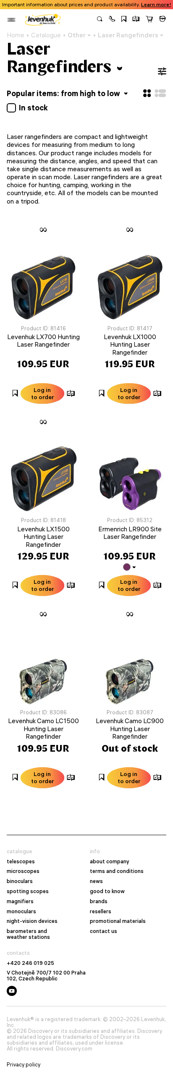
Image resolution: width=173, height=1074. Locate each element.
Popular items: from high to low (64, 93)
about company (109, 862)
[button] (112, 19)
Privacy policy (23, 1065)
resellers (100, 912)
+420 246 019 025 (30, 963)
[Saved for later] (124, 19)
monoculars (21, 912)
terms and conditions (117, 871)
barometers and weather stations (28, 934)
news (96, 881)
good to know (107, 891)
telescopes (21, 862)
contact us (103, 931)
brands (98, 901)
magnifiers (20, 901)
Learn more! (156, 5)
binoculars (20, 881)
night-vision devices (32, 921)
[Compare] (136, 19)
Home (15, 35)
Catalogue (46, 35)
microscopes (23, 871)
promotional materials (118, 921)
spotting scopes (28, 891)
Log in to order (42, 393)
